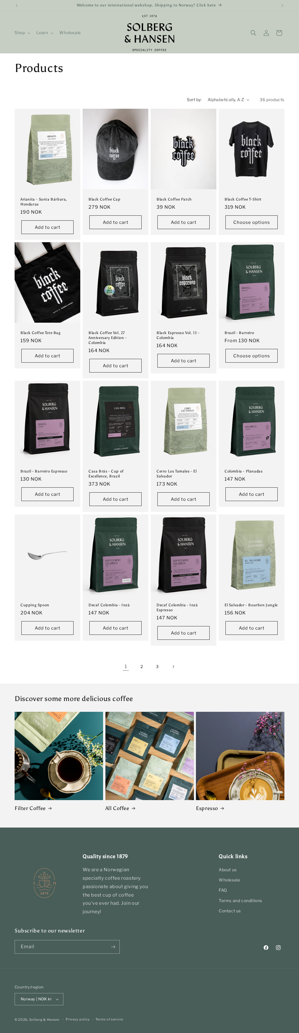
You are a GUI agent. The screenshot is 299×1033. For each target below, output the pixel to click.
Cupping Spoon (34, 605)
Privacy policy (78, 1019)
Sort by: (194, 99)
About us (228, 869)
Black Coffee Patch (174, 199)
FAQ (223, 890)
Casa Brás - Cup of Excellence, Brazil (106, 474)
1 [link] (126, 666)
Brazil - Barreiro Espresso (43, 471)
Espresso (207, 808)
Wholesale (229, 879)
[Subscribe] (113, 947)
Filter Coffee (30, 808)
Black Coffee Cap (104, 199)
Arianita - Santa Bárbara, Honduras (43, 201)
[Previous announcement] (16, 5)
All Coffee (117, 808)
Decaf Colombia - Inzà (109, 605)
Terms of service (109, 1019)
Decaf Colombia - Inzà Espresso (177, 607)
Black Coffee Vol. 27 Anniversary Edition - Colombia (107, 338)
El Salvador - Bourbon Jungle (251, 605)
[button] (22, 33)
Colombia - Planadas (244, 471)
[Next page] (173, 666)
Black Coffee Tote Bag (40, 333)
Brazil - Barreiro (239, 333)
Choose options (251, 222)
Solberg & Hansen (44, 1020)
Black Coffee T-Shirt (243, 199)
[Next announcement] (282, 5)
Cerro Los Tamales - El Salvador (177, 474)
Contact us (230, 910)
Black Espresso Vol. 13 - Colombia (178, 335)
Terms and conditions (240, 900)
